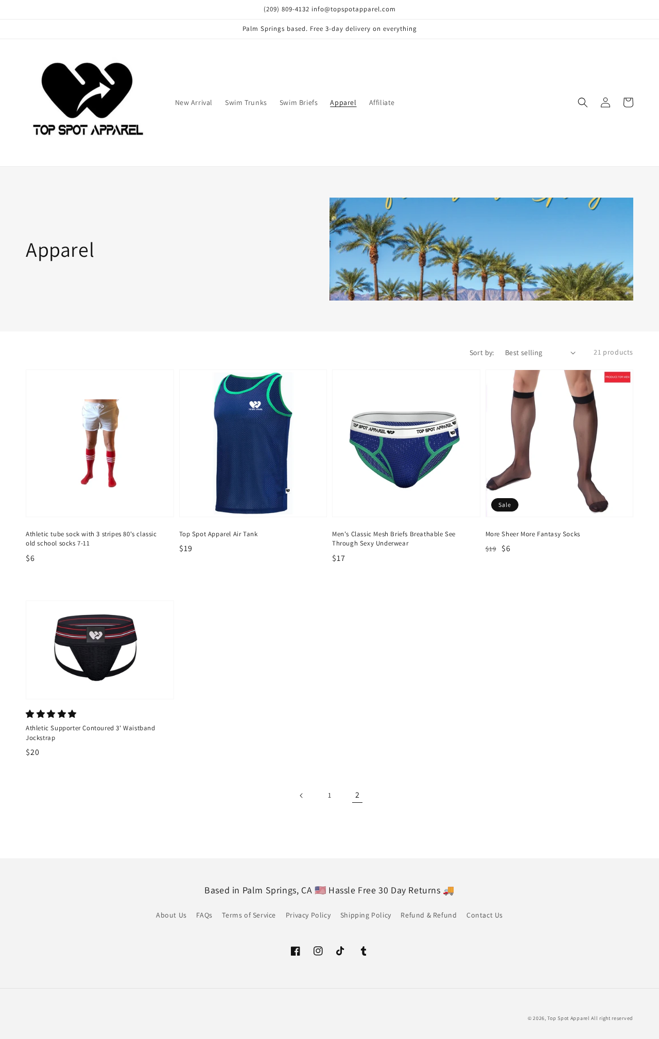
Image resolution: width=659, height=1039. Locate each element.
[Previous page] (301, 795)
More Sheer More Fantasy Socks (532, 534)
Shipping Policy (365, 915)
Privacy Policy (308, 915)
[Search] (582, 102)
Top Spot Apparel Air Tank (218, 534)
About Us (171, 915)
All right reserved (612, 1018)
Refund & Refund (429, 915)
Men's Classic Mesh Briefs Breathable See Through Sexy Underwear (394, 539)
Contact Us (484, 915)
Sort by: (482, 352)
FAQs (204, 915)
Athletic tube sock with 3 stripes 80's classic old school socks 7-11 (91, 539)
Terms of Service (249, 915)
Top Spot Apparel (568, 1018)
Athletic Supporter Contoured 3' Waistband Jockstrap (90, 733)
